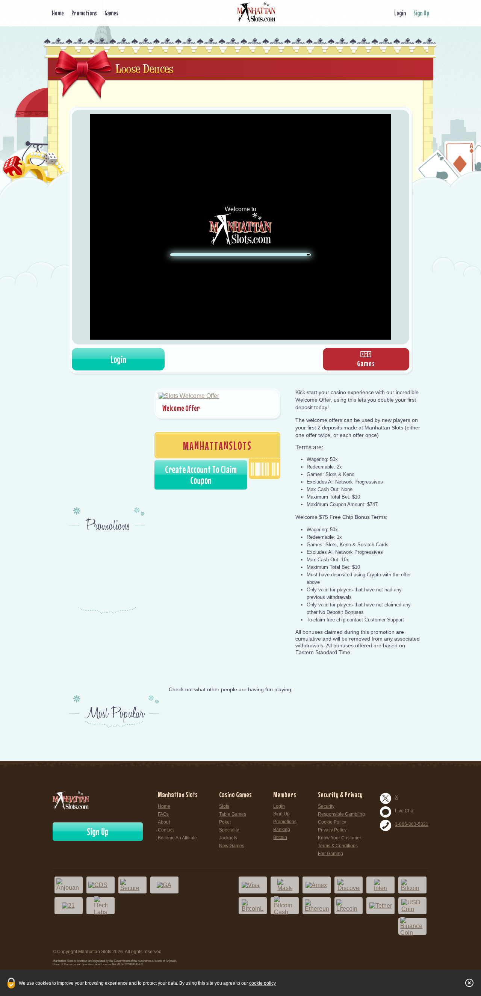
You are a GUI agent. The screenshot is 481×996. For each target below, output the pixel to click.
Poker (225, 822)
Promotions (84, 13)
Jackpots (228, 837)
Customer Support (384, 620)
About (164, 822)
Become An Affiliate (177, 837)
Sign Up (421, 13)
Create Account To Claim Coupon (201, 475)
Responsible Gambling (341, 814)
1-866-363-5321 (411, 824)
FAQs (163, 814)
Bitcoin (280, 837)
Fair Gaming (330, 853)
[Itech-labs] (100, 905)
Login (400, 13)
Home (58, 13)
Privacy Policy (332, 830)
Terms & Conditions (338, 845)
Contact (166, 830)
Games (111, 13)
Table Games (232, 814)
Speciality (229, 830)
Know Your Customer (339, 837)
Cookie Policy (332, 822)
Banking (281, 829)
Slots (224, 806)
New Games (231, 845)
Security (326, 806)
